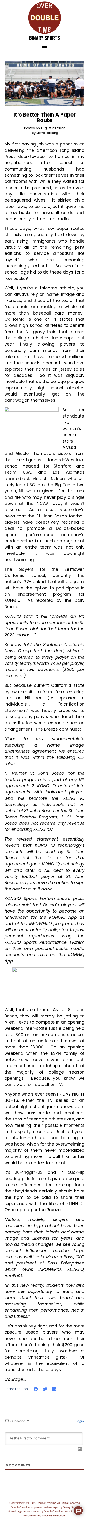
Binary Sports (44, 37)
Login (79, 1421)
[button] (44, 48)
